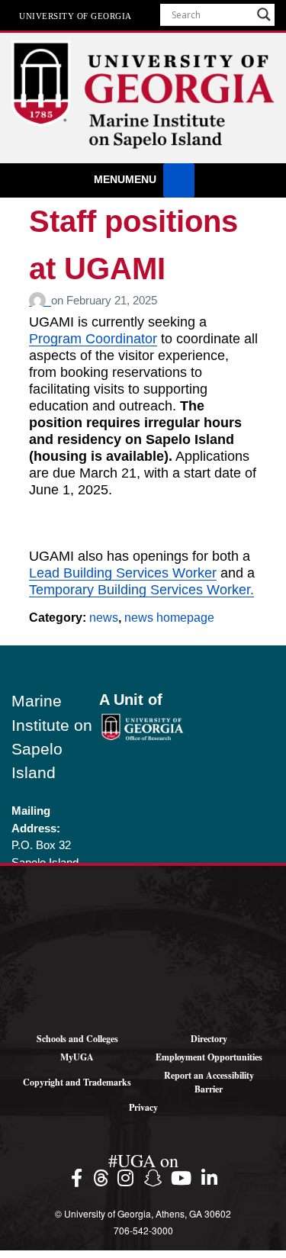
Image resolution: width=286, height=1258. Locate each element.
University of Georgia (75, 15)
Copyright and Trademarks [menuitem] (77, 1082)
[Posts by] (40, 300)
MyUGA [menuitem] (77, 1056)
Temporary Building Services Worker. (141, 589)
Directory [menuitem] (209, 1038)
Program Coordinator (93, 338)
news (103, 617)
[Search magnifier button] (264, 14)
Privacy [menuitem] (143, 1107)
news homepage (169, 617)
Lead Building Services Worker (123, 573)
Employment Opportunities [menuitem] (209, 1056)
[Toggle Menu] (178, 180)
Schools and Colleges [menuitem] (77, 1038)
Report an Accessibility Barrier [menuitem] (209, 1082)
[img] (79, 1177)
